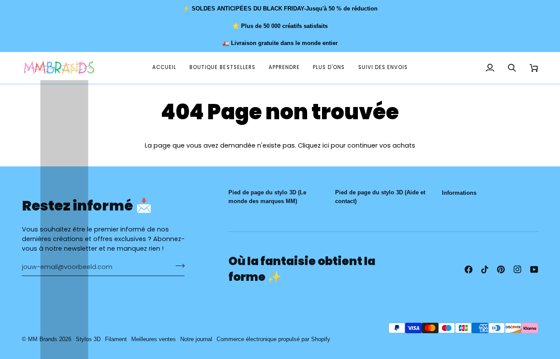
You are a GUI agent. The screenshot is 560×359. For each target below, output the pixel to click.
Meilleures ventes (153, 339)
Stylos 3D (88, 339)
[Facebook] (468, 269)
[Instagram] (518, 269)
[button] (284, 68)
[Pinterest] (501, 269)
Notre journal (196, 339)
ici (325, 145)
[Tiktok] (484, 269)
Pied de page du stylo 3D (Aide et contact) (380, 196)
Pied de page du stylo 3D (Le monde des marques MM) (267, 196)
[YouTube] (534, 269)
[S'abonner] (177, 266)
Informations (459, 193)
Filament (116, 339)
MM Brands (42, 339)
